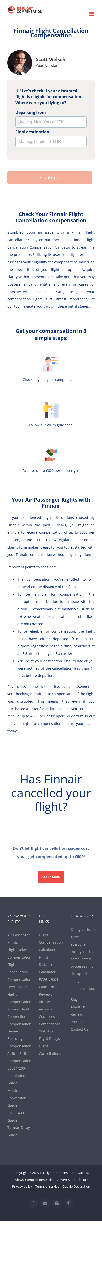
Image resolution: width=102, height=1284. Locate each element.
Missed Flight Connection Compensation (19, 1016)
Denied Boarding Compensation (19, 1038)
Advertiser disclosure (72, 1179)
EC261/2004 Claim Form (48, 983)
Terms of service (47, 1186)
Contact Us (79, 1029)
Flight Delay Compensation (19, 953)
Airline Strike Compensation (19, 1057)
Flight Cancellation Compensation (19, 972)
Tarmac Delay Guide (18, 1131)
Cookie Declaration (76, 1186)
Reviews (45, 994)
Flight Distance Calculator (47, 964)
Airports (45, 1009)
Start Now (51, 877)
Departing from (30, 112)
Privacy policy (22, 1186)
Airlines (45, 1001)
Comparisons (50, 1024)
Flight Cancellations (50, 1050)
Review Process (77, 1018)
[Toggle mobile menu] (92, 13)
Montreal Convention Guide (16, 1098)
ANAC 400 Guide (15, 1116)
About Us (78, 1007)
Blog (74, 999)
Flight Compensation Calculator (51, 942)
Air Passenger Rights (18, 939)
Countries (47, 1016)
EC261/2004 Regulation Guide (17, 1075)
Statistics (46, 1031)
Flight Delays (49, 1038)
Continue (49, 177)
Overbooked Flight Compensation (19, 994)
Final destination (32, 132)
